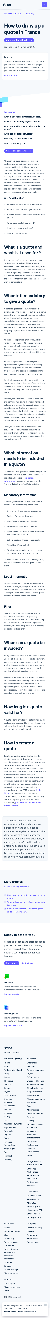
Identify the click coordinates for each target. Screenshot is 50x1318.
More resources (12, 13)
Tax (5, 1152)
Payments (8, 1131)
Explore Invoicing (12, 994)
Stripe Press (32, 1238)
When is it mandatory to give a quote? (22, 121)
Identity (7, 1109)
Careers (30, 1231)
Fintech (30, 1117)
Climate (7, 1084)
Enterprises (32, 1062)
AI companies (33, 1109)
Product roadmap (35, 1227)
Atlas (6, 1066)
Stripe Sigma (9, 1148)
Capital (7, 1077)
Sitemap (8, 1266)
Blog (6, 1235)
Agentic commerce (35, 1070)
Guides (7, 1227)
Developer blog (34, 1217)
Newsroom (32, 1235)
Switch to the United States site (19, 1311)
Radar (6, 1138)
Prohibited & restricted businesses (9, 1255)
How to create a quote (14, 143)
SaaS (29, 1106)
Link (6, 1120)
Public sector (33, 1151)
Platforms (31, 1102)
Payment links (10, 1127)
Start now (11, 963)
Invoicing (29, 13)
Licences (8, 1262)
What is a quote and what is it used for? (22, 116)
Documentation (34, 1195)
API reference (33, 1199)
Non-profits (32, 1141)
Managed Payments (13, 1123)
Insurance (31, 1131)
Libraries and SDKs (35, 1210)
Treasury (8, 1159)
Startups (31, 1066)
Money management (36, 1099)
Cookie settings (11, 1269)
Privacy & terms (11, 1249)
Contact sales (28, 963)
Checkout (8, 1081)
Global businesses (35, 1088)
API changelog (33, 1206)
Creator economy (35, 1113)
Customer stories (12, 1231)
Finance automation (36, 1084)
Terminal (8, 1155)
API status (31, 1203)
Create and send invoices (18, 40)
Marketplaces (33, 1095)
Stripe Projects (33, 1213)
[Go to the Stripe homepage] (7, 1048)
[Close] (45, 1305)
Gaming (30, 1120)
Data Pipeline (10, 1095)
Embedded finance (35, 1081)
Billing (6, 1073)
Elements (8, 1099)
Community (9, 1238)
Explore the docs (12, 1025)
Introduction (10, 112)
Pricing (7, 1062)
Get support (9, 1283)
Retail (29, 1155)
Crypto (7, 1091)
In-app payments (34, 1091)
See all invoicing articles (15, 886)
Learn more (9, 75)
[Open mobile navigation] (44, 4)
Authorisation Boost (13, 1070)
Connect (8, 1088)
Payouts (7, 1134)
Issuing (7, 1116)
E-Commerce (33, 1077)
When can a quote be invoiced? (18, 133)
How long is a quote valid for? (18, 138)
